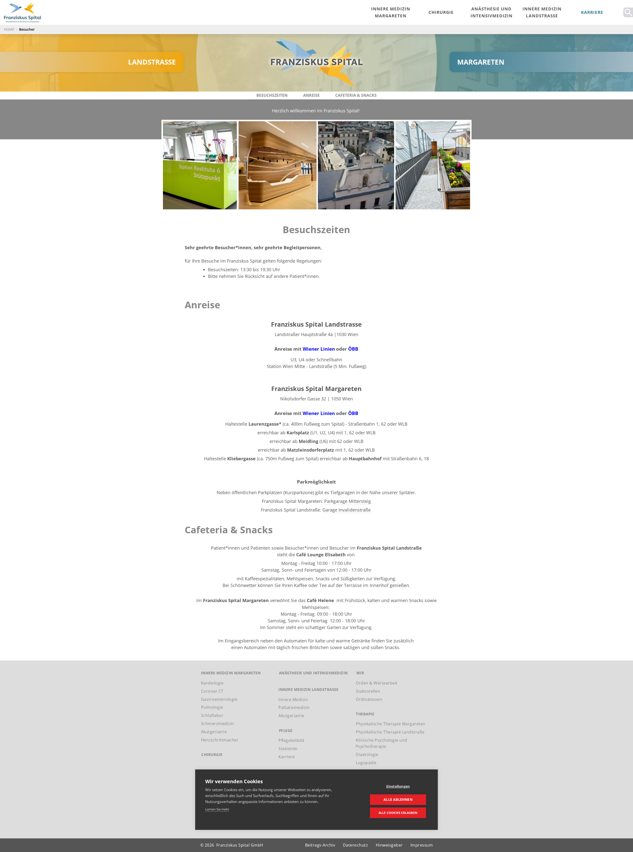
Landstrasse (152, 62)
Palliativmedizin (294, 707)
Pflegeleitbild (291, 740)
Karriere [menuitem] (592, 12)
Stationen (288, 748)
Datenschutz (355, 845)
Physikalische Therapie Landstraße (390, 732)
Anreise (311, 95)
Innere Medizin (293, 699)
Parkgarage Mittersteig (347, 501)
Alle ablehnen (398, 799)
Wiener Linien (319, 349)
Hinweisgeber (389, 845)
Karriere (286, 756)
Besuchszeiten (272, 95)
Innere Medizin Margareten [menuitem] (390, 12)
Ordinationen (369, 699)
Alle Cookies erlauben (398, 813)
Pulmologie (212, 707)
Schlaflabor (212, 715)
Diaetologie (367, 754)
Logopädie (366, 762)
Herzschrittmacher (220, 740)
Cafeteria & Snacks (356, 95)
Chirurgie (212, 754)
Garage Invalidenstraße (346, 510)
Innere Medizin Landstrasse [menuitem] (542, 12)
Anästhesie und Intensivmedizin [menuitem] (492, 12)
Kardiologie (212, 683)
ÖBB (353, 349)
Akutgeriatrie (214, 731)
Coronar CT (212, 691)
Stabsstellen (368, 691)
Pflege (286, 730)
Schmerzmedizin (217, 723)
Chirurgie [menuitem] (441, 12)
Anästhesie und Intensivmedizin (313, 672)
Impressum (421, 845)
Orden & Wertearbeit (377, 683)
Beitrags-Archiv (320, 845)
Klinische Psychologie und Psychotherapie (381, 743)
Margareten (480, 62)
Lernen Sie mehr (217, 809)
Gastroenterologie (219, 699)
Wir (360, 672)
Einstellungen (398, 786)
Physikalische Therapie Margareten (390, 724)
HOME (9, 29)
